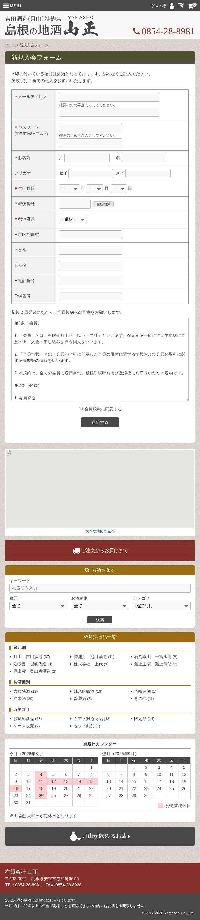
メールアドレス (30, 97)
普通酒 (83, 698)
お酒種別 (79, 598)
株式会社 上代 (91, 664)
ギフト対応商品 (92, 718)
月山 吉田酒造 (31, 656)
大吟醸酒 (25, 691)
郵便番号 (24, 204)
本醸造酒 (145, 691)
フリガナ (22, 173)
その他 (144, 698)
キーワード (19, 580)
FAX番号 (22, 296)
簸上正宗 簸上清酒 (155, 664)
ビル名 (20, 265)
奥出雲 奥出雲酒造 (35, 671)
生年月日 (24, 188)
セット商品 (87, 726)
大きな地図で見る (100, 531)
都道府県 (24, 219)
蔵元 (13, 598)
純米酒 (23, 698)
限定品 (144, 718)
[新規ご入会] (181, 6)
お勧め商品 (27, 718)
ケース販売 (26, 726)
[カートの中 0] (190, 5)
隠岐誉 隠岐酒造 (32, 664)
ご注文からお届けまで (104, 550)
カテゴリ (141, 598)
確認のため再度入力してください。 (88, 105)
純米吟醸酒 (88, 691)
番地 (20, 250)
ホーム (10, 45)
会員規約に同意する (102, 409)
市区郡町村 (26, 234)
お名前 (22, 157)
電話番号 (24, 280)
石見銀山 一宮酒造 (155, 656)
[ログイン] (172, 6)
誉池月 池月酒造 (94, 656)
